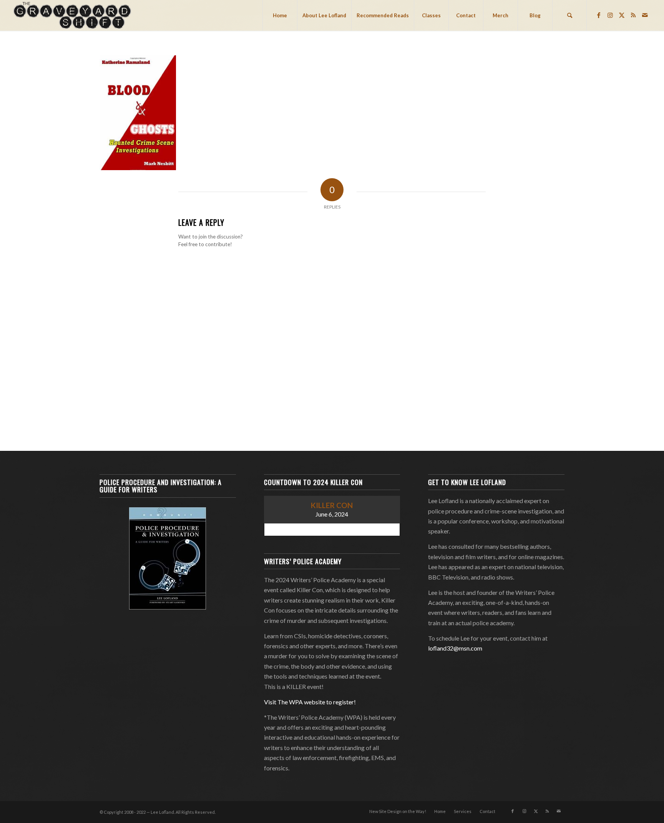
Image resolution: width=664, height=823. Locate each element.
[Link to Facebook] (598, 15)
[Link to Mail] (645, 15)
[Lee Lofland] (73, 15)
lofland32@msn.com (455, 648)
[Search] (569, 15)
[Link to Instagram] (610, 15)
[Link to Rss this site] (633, 15)
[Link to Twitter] (621, 15)
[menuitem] (279, 15)
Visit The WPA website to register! (310, 701)
